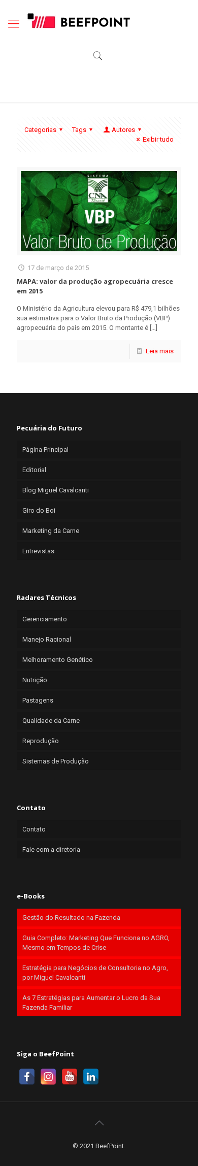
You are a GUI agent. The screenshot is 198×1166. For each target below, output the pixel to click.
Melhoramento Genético (57, 659)
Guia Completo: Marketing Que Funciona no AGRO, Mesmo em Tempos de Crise (96, 942)
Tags (79, 130)
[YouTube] (69, 1077)
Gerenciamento (44, 619)
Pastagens (37, 700)
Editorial (34, 470)
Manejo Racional (46, 639)
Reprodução (40, 741)
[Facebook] (27, 1077)
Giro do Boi (38, 510)
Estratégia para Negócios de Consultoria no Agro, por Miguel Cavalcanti (95, 972)
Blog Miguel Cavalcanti (55, 490)
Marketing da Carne (50, 531)
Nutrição (34, 680)
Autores (123, 130)
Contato (34, 829)
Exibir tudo (158, 139)
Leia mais (160, 351)
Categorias (40, 130)
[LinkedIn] (91, 1077)
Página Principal (45, 449)
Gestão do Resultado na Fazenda (71, 917)
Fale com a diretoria (51, 849)
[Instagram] (48, 1077)
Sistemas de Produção (55, 761)
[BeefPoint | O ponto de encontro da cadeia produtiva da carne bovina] (78, 20)
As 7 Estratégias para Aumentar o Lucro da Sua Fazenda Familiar (91, 1002)
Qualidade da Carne (51, 720)
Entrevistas (38, 551)
